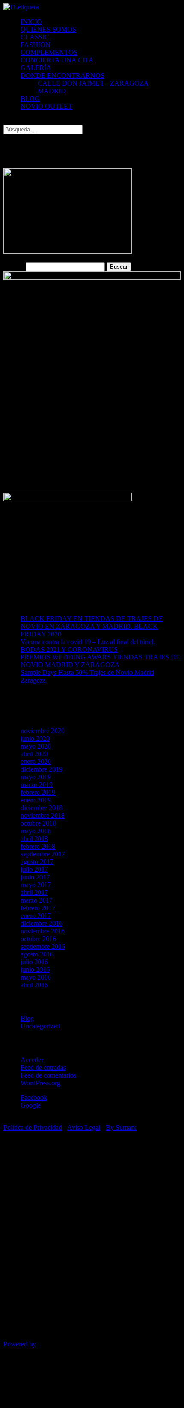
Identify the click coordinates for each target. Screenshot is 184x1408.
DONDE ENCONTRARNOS (62, 75)
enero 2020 (36, 761)
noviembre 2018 (43, 815)
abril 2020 (34, 753)
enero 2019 (36, 800)
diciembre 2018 (41, 807)
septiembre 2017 (43, 854)
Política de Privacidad (32, 1127)
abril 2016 (34, 985)
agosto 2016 (37, 954)
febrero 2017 (38, 908)
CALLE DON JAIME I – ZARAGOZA (93, 83)
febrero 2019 (38, 792)
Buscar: (13, 266)
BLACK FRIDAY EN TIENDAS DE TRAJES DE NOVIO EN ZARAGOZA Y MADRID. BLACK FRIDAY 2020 (92, 626)
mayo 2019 (36, 777)
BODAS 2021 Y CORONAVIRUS (69, 649)
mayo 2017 (36, 884)
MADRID (52, 91)
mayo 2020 (36, 746)
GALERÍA (36, 67)
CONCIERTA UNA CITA (57, 60)
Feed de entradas (43, 1067)
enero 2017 (36, 915)
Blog (27, 1018)
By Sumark (121, 1127)
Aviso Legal (83, 1127)
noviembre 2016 (43, 931)
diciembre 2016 (41, 923)
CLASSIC (35, 37)
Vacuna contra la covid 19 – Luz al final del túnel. (88, 641)
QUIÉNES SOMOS (48, 29)
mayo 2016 (36, 977)
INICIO (31, 21)
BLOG (30, 98)
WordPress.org (40, 1083)
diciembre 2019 (41, 769)
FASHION (35, 44)
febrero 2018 (38, 846)
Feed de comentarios (48, 1075)
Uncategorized (40, 1026)
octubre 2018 (38, 823)
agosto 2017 (37, 861)
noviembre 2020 (43, 730)
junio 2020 (35, 738)
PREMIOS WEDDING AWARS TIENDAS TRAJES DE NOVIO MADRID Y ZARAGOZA (100, 661)
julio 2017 (34, 869)
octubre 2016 (38, 938)
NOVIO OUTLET (46, 106)
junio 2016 (35, 969)
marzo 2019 (37, 784)
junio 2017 (35, 877)
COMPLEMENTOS (49, 52)
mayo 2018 (36, 831)
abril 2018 (34, 838)
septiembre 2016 (43, 946)
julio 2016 (34, 961)
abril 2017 (34, 892)
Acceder (32, 1059)
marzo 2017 (37, 900)
